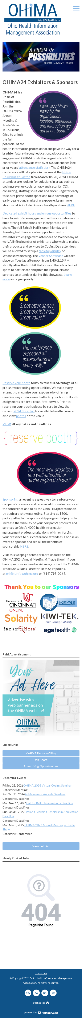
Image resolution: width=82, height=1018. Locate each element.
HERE (71, 205)
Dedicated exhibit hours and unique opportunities (37, 213)
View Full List (41, 846)
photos (21, 416)
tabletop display (50, 251)
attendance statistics (34, 167)
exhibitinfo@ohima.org (22, 573)
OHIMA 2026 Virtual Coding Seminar (47, 785)
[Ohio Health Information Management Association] (33, 36)
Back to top (39, 1002)
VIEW (7, 424)
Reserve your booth (16, 383)
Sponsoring (11, 499)
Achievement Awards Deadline (45, 794)
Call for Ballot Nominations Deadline (49, 803)
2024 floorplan (23, 411)
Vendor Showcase (50, 256)
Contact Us (41, 973)
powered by (30, 1012)
